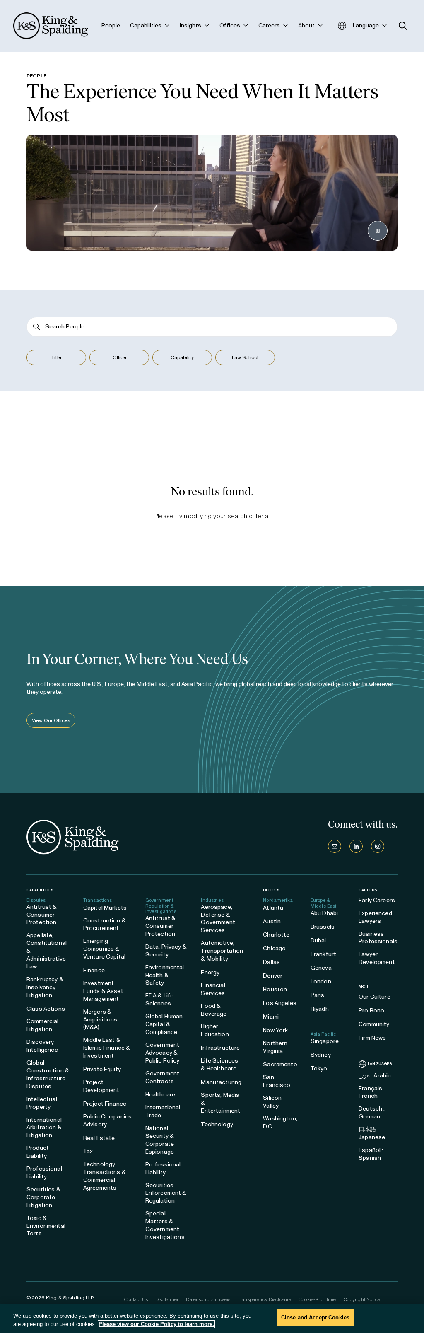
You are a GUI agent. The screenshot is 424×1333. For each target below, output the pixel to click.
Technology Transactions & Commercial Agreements (104, 1176)
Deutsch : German (372, 1112)
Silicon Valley (272, 1101)
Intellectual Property (41, 1103)
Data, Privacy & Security (166, 950)
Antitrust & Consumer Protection (41, 914)
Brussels (323, 926)
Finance (94, 970)
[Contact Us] (334, 846)
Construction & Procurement (104, 924)
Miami (271, 1016)
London (321, 981)
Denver (272, 975)
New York (275, 1030)
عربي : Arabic (375, 1075)
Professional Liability (44, 1172)
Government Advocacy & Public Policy (162, 1052)
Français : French (372, 1092)
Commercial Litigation (42, 1025)
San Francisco (276, 1081)
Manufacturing (221, 1082)
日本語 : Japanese (372, 1133)
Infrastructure (220, 1047)
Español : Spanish (371, 1154)
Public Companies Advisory (107, 1120)
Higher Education (215, 1030)
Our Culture (374, 996)
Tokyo (319, 1068)
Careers (368, 890)
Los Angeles (279, 1003)
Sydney (321, 1054)
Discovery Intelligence (42, 1045)
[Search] (36, 326)
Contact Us (136, 1299)
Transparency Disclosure (264, 1299)
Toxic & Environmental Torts (45, 1226)
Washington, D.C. (280, 1122)
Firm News (372, 1037)
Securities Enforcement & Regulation (166, 1193)
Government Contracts (162, 1077)
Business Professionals (378, 937)
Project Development (101, 1086)
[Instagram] (377, 846)
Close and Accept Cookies (315, 1317)
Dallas (271, 962)
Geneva (321, 967)
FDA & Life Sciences (159, 999)
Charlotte (276, 934)
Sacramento (280, 1064)
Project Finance (104, 1103)
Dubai (318, 940)
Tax (88, 1151)
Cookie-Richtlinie (317, 1299)
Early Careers (377, 900)
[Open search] (403, 26)
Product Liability (37, 1152)
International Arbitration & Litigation (44, 1127)
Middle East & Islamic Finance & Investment (106, 1047)
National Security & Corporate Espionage (159, 1140)
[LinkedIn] (356, 846)
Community (374, 1024)
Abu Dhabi (324, 913)
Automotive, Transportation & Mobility (222, 950)
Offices (271, 890)
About (366, 987)
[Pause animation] (378, 231)
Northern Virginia (275, 1047)
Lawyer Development (377, 958)
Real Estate (99, 1138)
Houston (275, 989)
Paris (318, 995)
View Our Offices (51, 720)
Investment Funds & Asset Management (103, 991)
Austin (272, 921)
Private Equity (102, 1069)
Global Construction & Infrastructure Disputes (47, 1074)
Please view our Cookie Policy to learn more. (156, 1324)
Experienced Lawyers (375, 917)
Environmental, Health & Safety (165, 975)
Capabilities (39, 890)
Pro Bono (371, 1010)
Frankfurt (323, 954)
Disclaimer (166, 1299)
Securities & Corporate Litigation (43, 1197)
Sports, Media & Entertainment (220, 1103)
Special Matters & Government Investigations (165, 1225)
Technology (217, 1124)
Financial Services (213, 989)
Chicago (274, 948)
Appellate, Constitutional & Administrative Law (46, 951)
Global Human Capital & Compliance (164, 1024)
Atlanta (273, 907)
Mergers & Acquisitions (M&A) (100, 1019)
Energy (210, 972)
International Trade (163, 1111)
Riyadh (320, 1008)
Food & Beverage (213, 1009)
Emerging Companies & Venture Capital (104, 948)
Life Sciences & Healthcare (219, 1064)
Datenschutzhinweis (208, 1299)
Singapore (325, 1041)
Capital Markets (105, 907)
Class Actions (45, 1008)
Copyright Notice (362, 1299)
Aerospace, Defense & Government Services (218, 918)
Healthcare (160, 1094)
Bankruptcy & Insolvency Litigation (44, 987)
